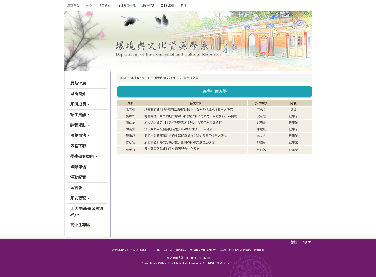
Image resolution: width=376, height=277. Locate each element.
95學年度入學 (189, 78)
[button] (87, 104)
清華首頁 (73, 5)
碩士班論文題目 (164, 78)
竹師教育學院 (126, 5)
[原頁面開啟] (188, 41)
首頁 (89, 5)
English (167, 5)
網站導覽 (148, 5)
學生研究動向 (140, 78)
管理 (184, 5)
